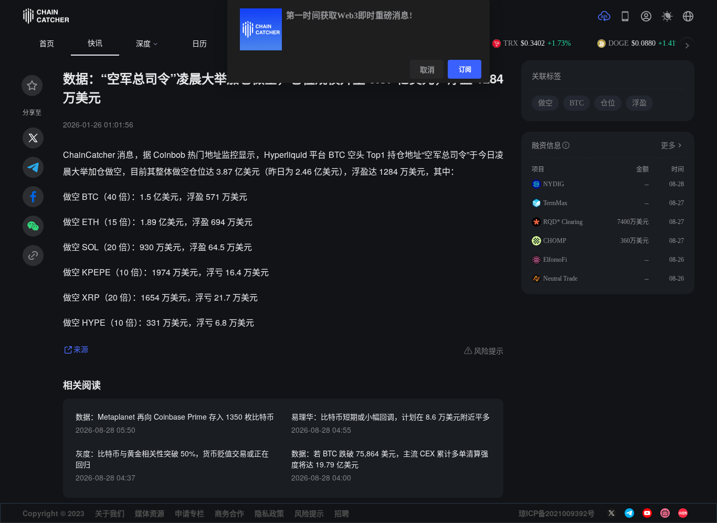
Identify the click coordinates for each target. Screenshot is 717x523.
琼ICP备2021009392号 (557, 513)
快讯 (95, 43)
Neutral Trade (560, 278)
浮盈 (639, 103)
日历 (199, 44)
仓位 (607, 103)
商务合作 (229, 513)
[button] (688, 16)
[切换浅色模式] (667, 16)
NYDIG (553, 184)
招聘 (341, 513)
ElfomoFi (555, 259)
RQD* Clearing (563, 222)
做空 (545, 103)
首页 (46, 44)
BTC (577, 103)
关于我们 (109, 513)
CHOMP (554, 240)
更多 (668, 146)
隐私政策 (269, 513)
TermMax (555, 203)
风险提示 (309, 513)
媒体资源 (149, 513)
